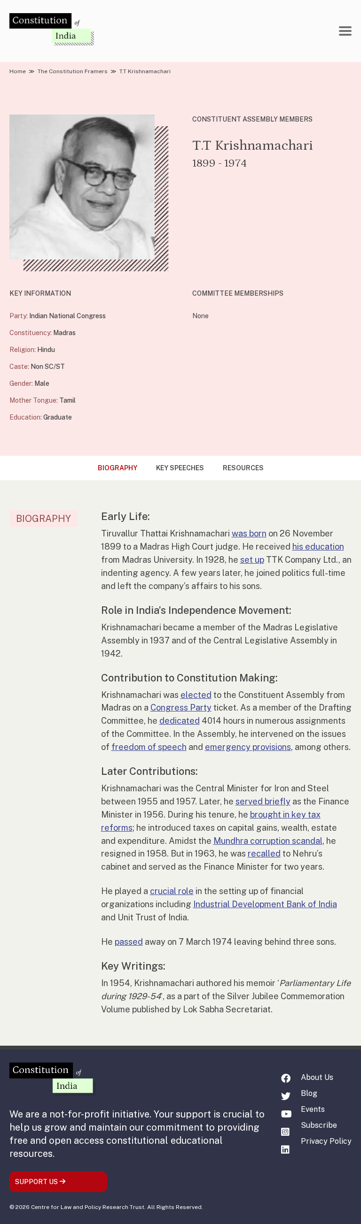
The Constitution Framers (73, 71)
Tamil (67, 400)
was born (249, 533)
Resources (243, 468)
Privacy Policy (326, 1141)
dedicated (179, 721)
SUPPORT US (37, 1182)
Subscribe (319, 1125)
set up (252, 560)
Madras (64, 333)
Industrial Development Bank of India (265, 904)
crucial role (172, 891)
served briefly (262, 801)
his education (318, 546)
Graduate (57, 417)
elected (196, 695)
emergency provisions (248, 747)
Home (17, 71)
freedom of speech (149, 747)
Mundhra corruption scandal (267, 841)
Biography (117, 468)
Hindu (46, 349)
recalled (264, 853)
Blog (309, 1093)
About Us (317, 1077)
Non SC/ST (48, 366)
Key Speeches (180, 468)
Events (313, 1109)
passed (129, 942)
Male (41, 383)
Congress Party (181, 707)
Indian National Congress (67, 316)
